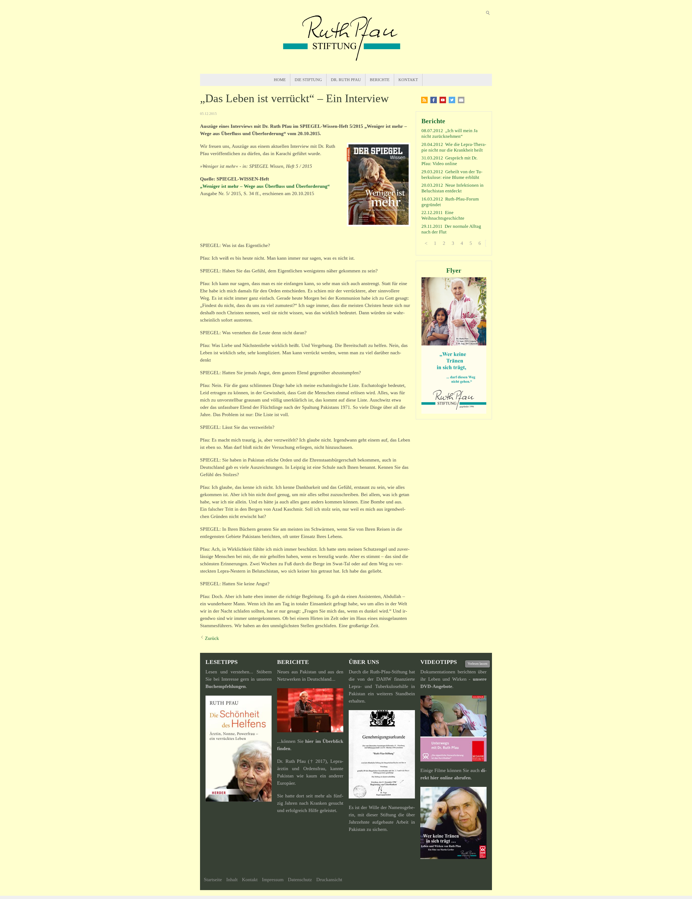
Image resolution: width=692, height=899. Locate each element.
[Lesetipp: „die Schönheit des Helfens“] (238, 749)
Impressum (273, 879)
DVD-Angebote (436, 686)
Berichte (380, 80)
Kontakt (408, 80)
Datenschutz (300, 879)
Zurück (212, 638)
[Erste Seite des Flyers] (453, 345)
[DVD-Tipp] (453, 728)
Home (280, 80)
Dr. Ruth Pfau (346, 80)
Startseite (213, 879)
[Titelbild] (378, 184)
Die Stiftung (308, 80)
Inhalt (232, 879)
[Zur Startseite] (346, 37)
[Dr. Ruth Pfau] (310, 710)
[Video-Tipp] (453, 823)
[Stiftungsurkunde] (382, 754)
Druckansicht (329, 879)
